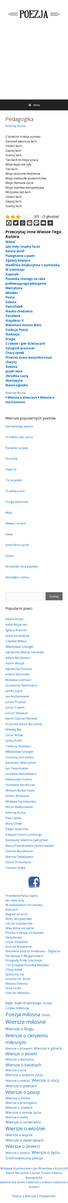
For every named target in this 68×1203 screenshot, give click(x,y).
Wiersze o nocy (45, 1080)
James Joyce (13, 691)
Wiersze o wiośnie (25, 1128)
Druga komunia (16, 502)
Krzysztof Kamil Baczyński (23, 724)
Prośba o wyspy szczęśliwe (24, 932)
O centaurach (15, 491)
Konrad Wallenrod (18, 946)
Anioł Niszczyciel (17, 545)
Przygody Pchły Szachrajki (23, 960)
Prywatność (47, 1196)
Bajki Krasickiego (28, 1003)
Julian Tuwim (15, 707)
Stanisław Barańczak (20, 785)
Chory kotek (13, 969)
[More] (50, 223)
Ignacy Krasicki (16, 630)
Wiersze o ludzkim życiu (24, 1075)
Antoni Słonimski (17, 674)
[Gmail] (29, 223)
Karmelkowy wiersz (19, 426)
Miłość (10, 242)
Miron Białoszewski (19, 807)
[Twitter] (16, 223)
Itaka (9, 534)
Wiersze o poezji (22, 1092)
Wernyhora (13, 288)
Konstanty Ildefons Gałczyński (26, 840)
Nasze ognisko (16, 385)
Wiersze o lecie (15, 1070)
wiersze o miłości (40, 1182)
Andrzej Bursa (15, 126)
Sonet (46, 1015)
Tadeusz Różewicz (18, 746)
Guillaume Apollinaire (21, 685)
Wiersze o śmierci (22, 1146)
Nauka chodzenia (19, 311)
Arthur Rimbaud (17, 796)
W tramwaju (15, 269)
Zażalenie (12, 316)
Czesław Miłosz (16, 641)
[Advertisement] (34, 64)
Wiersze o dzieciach (22, 397)
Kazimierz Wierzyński (20, 763)
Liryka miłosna (17, 1008)
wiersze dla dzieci (12, 1182)
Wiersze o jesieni (21, 1054)
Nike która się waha (19, 928)
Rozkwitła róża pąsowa (21, 566)
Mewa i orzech (15, 523)
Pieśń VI (11, 469)
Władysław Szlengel (19, 647)
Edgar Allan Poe (16, 829)
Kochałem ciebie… (18, 577)
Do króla (11, 458)
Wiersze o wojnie (19, 1135)
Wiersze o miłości (17, 1081)
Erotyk (47, 1003)
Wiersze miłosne (25, 1021)
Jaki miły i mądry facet (22, 246)
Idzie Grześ (13, 988)
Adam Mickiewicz (17, 658)
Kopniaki (12, 274)
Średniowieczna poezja (24, 1158)
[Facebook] (9, 223)
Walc (9, 512)
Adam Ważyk (14, 663)
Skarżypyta (14, 380)
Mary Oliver (13, 823)
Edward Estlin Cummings (23, 834)
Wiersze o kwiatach (23, 1064)
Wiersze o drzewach (18, 1048)
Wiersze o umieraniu (23, 1122)
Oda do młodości (17, 993)
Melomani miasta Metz (23, 325)
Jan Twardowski (16, 768)
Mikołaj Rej (13, 729)
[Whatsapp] (23, 223)
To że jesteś (13, 480)
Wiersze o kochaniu (19, 1059)
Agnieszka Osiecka (18, 669)
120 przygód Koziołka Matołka (27, 965)
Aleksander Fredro (18, 779)
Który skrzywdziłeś (18, 919)
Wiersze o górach (48, 1048)
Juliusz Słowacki (16, 713)
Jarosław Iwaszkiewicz (21, 774)
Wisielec (11, 293)
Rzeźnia (11, 367)
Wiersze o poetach (21, 1085)
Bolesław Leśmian (18, 680)
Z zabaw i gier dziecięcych (25, 343)
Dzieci (9, 556)
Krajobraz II (14, 320)
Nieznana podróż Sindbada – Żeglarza (32, 951)
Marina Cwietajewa (19, 857)
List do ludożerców (18, 923)
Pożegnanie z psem (20, 256)
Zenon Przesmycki (18, 862)
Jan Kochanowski (17, 696)
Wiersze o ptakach (19, 1107)
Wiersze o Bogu (19, 1028)
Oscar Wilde (14, 735)
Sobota (11, 302)
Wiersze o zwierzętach (24, 1140)
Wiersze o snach (16, 1117)
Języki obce (13, 371)
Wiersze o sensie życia (23, 1112)
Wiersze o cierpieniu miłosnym (26, 1038)
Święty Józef (14, 251)
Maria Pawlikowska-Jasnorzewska (29, 845)
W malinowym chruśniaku (24, 905)
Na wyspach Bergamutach (24, 956)
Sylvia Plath (13, 740)
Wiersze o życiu (46, 1152)
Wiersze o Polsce (17, 1098)
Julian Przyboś (15, 702)
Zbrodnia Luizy (16, 376)
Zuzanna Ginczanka (19, 757)
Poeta (10, 297)
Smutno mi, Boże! (17, 979)
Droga (10, 339)
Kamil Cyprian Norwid (21, 718)
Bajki (9, 1003)
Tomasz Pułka (15, 868)
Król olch (11, 909)
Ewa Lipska (13, 818)
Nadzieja (12, 334)
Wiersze (30, 1196)
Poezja (17, 1196)
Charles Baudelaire (19, 851)
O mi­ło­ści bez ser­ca (19, 437)
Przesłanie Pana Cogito (21, 896)
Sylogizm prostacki (20, 348)
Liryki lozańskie (16, 942)
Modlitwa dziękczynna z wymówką (32, 265)
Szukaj (54, 596)
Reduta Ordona (16, 983)
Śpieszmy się (14, 974)
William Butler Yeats (20, 790)
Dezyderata (13, 937)
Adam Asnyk (14, 619)
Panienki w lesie (16, 448)
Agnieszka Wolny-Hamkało (24, 652)
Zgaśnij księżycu (17, 260)
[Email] (43, 223)
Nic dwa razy (14, 900)
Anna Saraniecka (17, 635)
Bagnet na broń (16, 914)
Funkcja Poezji (16, 330)
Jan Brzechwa (42, 1168)
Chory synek (14, 353)
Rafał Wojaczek (16, 624)
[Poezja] (34, 13)
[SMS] (36, 223)
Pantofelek (14, 306)
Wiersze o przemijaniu (21, 1103)
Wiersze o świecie (17, 1153)
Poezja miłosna (22, 1014)
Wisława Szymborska (20, 801)
